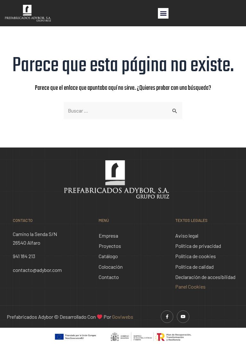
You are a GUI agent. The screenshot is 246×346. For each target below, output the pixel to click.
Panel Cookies (190, 286)
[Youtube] (183, 316)
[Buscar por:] (123, 110)
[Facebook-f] (167, 316)
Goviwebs (122, 317)
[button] (163, 13)
